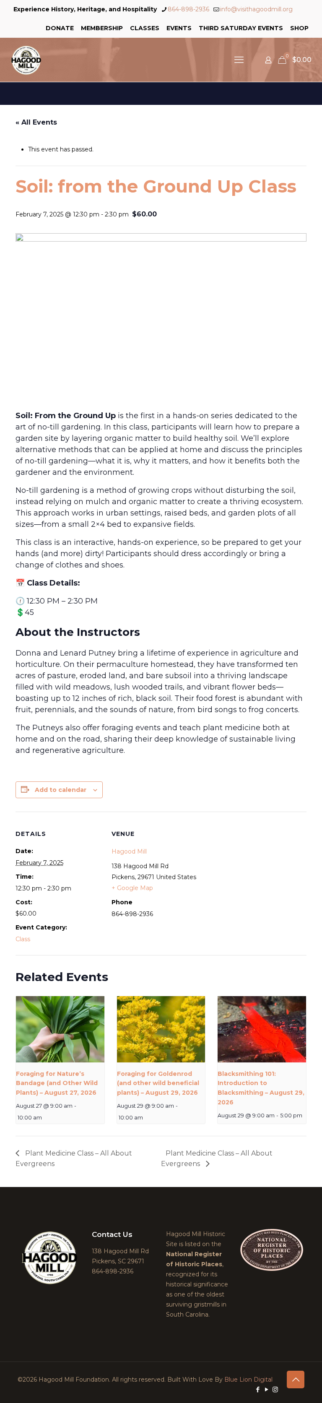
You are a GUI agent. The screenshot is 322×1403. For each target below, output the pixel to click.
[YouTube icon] (266, 1389)
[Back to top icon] (295, 1379)
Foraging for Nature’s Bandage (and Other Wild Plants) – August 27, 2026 (57, 1083)
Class (23, 939)
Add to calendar (60, 790)
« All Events (36, 122)
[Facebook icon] (257, 1389)
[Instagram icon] (275, 1389)
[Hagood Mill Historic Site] (26, 60)
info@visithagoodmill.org (256, 9)
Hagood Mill (129, 851)
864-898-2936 (188, 9)
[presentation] (60, 1029)
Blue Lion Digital (248, 1379)
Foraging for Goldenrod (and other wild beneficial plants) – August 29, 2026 (158, 1083)
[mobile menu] (239, 60)
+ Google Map (132, 888)
